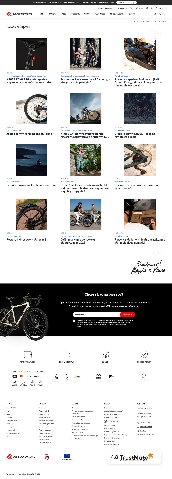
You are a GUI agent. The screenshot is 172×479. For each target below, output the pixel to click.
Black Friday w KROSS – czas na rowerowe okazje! (135, 135)
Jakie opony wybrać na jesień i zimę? (30, 133)
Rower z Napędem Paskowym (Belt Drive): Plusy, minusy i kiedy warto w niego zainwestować (138, 82)
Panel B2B (10, 423)
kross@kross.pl (146, 427)
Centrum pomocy (110, 425)
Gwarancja (75, 408)
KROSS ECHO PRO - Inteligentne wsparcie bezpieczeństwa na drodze (29, 80)
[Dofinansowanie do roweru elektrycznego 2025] (85, 214)
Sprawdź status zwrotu (80, 429)
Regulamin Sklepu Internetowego (116, 435)
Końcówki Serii (109, 408)
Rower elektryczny (84, 130)
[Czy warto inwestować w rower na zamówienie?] (140, 160)
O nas (8, 411)
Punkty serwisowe (78, 416)
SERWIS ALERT (77, 439)
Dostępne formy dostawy (113, 414)
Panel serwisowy (12, 430)
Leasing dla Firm (12, 427)
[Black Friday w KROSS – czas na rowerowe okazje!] (140, 108)
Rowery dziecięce (45, 430)
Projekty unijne (11, 420)
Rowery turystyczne (46, 423)
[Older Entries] (165, 33)
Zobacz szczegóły (126, 2)
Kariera (9, 417)
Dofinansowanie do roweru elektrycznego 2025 (77, 241)
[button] (163, 8)
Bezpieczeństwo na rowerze (34, 76)
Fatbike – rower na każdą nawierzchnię (31, 185)
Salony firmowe (107, 8)
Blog (141, 8)
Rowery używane (45, 442)
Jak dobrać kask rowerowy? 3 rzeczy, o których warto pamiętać (85, 80)
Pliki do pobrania (110, 428)
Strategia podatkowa (13, 433)
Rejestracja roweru (78, 432)
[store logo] (19, 14)
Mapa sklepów (126, 8)
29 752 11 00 (145, 422)
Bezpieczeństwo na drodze (71, 76)
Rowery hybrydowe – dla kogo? (26, 239)
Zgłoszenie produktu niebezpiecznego (85, 435)
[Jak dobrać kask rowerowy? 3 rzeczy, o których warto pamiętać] (85, 54)
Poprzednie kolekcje (46, 436)
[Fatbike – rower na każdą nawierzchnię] (31, 160)
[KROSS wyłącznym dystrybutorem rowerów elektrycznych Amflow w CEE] (85, 108)
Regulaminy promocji (111, 444)
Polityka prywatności (111, 431)
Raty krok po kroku (111, 417)
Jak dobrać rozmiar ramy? (113, 411)
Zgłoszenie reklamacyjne (80, 420)
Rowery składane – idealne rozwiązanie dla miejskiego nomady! (140, 241)
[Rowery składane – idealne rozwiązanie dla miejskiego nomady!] (140, 214)
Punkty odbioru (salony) (112, 438)
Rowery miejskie (45, 427)
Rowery (42, 408)
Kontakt (143, 431)
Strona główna (138, 21)
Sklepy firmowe (109, 441)
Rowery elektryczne (46, 420)
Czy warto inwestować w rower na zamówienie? (136, 186)
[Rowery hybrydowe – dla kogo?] (31, 214)
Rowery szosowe (45, 417)
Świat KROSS (11, 408)
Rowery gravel (44, 414)
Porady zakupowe (13, 76)
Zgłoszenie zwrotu (78, 426)
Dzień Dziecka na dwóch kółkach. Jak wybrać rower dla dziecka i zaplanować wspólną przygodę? (85, 188)
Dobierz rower (44, 439)
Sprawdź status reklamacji (81, 423)
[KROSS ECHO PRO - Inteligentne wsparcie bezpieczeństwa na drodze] (31, 54)
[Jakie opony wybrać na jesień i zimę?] (31, 108)
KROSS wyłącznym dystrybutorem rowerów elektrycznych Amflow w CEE (84, 135)
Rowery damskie (45, 433)
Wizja (8, 414)
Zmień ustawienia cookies (146, 434)
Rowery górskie (44, 411)
